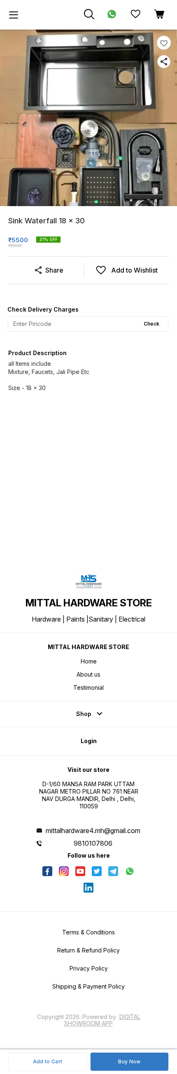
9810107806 (93, 843)
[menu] (13, 14)
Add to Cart (47, 1061)
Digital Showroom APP (102, 1020)
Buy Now (129, 1061)
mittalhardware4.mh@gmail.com (93, 830)
